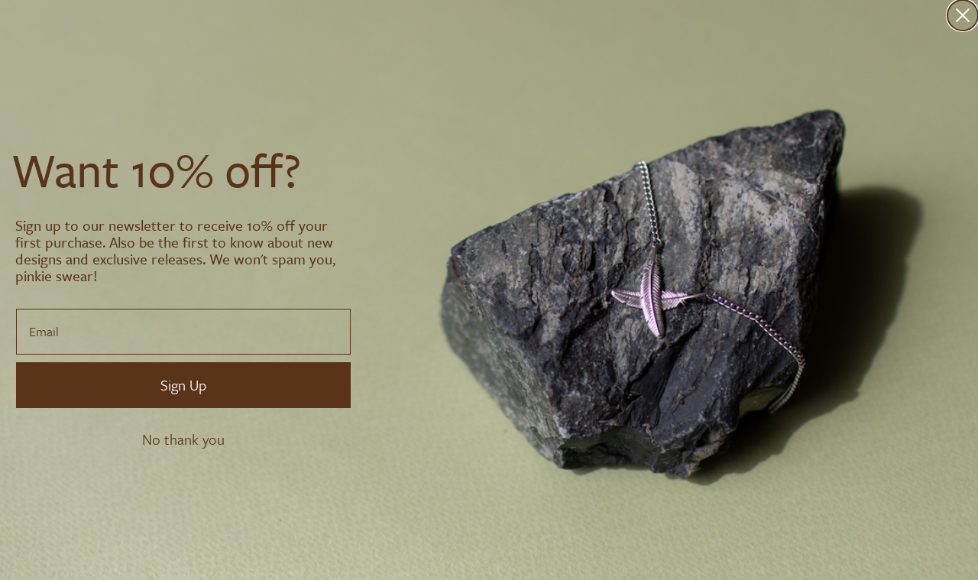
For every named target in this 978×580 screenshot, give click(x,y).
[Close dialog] (962, 15)
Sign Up (183, 384)
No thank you (183, 439)
